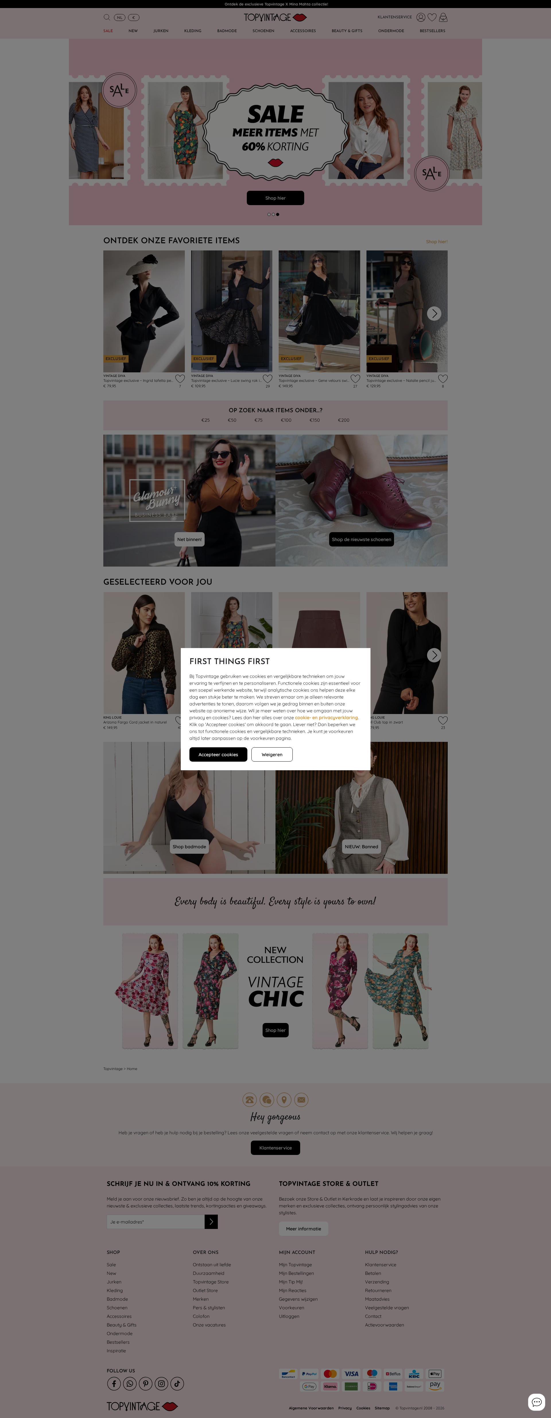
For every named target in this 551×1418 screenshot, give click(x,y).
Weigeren (272, 754)
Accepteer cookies (218, 754)
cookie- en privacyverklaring (326, 717)
